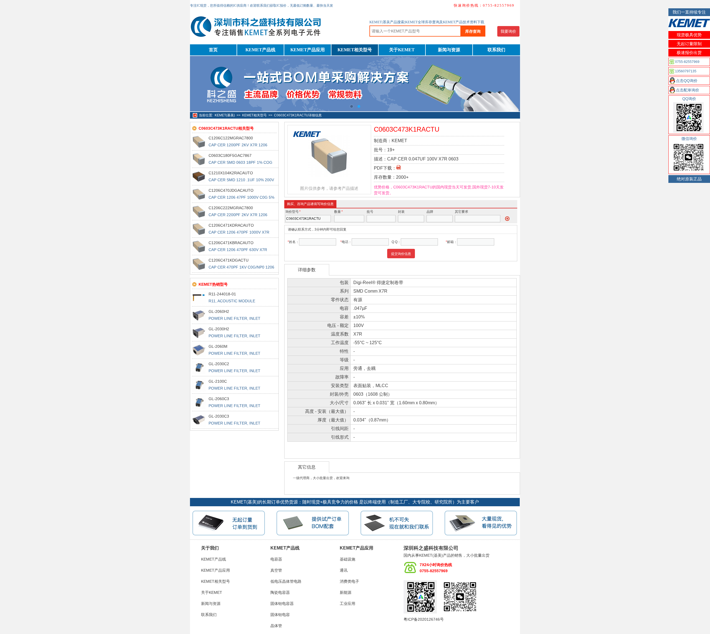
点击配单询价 (687, 90)
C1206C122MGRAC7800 (231, 138)
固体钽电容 (280, 614)
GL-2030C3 (219, 416)
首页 (213, 49)
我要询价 (508, 31)
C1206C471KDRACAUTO (231, 225)
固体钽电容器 (282, 603)
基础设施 (347, 559)
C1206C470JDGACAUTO (231, 190)
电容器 (276, 559)
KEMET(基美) (225, 115)
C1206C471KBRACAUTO (231, 243)
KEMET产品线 (260, 49)
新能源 (345, 592)
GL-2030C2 (219, 364)
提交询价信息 (401, 254)
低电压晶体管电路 (285, 581)
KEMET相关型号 (355, 49)
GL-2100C (218, 381)
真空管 (276, 570)
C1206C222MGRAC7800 (231, 208)
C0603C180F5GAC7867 (230, 155)
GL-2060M (218, 346)
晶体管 (276, 625)
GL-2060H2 (219, 311)
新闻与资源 (449, 49)
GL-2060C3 (219, 399)
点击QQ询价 (687, 80)
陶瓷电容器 (280, 592)
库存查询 (473, 31)
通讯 (344, 570)
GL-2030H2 (219, 329)
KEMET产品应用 (307, 49)
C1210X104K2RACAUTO (231, 173)
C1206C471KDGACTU (228, 260)
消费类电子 (349, 581)
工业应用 (347, 603)
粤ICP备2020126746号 (424, 619)
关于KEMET (402, 49)
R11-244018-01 (222, 294)
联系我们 (496, 49)
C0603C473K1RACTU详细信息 (298, 115)
